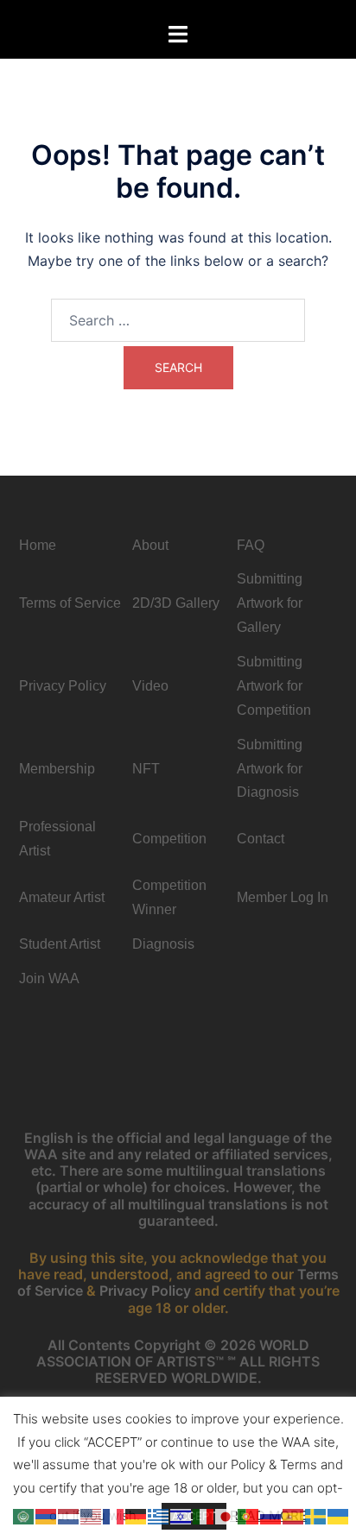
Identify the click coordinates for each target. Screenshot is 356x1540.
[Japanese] (226, 1515)
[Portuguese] (249, 1515)
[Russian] (271, 1515)
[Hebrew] (181, 1515)
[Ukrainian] (338, 1515)
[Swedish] (316, 1515)
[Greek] (159, 1515)
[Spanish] (294, 1515)
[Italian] (204, 1515)
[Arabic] (24, 1515)
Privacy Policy (145, 1290)
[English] (91, 1515)
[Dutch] (69, 1515)
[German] (136, 1515)
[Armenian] (46, 1515)
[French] (114, 1515)
